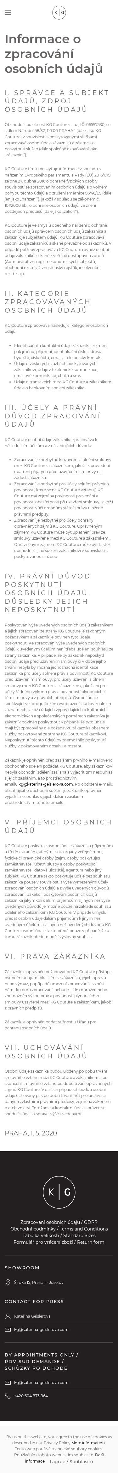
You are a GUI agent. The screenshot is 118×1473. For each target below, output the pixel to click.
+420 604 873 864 (31, 1395)
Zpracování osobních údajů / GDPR (59, 1222)
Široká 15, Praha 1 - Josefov (39, 1282)
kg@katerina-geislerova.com (46, 784)
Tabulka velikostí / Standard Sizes (59, 1235)
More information (88, 1442)
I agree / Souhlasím (71, 1461)
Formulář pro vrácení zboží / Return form (59, 1242)
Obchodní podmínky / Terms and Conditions (59, 1229)
